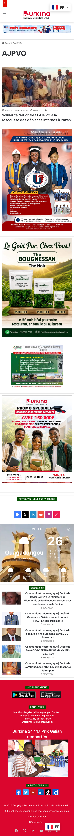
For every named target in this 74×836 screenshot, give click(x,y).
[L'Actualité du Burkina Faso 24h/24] (37, 15)
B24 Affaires (36, 822)
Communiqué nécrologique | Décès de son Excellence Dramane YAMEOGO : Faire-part (47, 634)
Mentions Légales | (23, 712)
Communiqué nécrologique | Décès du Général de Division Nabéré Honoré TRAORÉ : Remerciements (47, 617)
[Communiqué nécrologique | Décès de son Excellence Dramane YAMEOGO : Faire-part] (11, 634)
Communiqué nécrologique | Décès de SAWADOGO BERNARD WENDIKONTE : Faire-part (47, 650)
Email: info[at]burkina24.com (37, 721)
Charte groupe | (43, 712)
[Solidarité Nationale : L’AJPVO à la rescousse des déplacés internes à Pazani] (37, 87)
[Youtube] (33, 794)
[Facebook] (18, 794)
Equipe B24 (47, 715)
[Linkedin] (41, 794)
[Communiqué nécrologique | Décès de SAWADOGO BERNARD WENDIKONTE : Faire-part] (11, 651)
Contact (56, 712)
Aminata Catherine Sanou (16, 110)
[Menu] (4, 16)
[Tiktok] (48, 794)
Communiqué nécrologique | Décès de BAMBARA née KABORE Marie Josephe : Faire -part (48, 667)
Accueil (8, 43)
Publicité (24, 715)
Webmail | (36, 715)
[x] (26, 794)
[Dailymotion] (55, 794)
